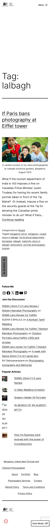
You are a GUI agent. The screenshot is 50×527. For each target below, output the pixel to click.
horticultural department (31, 237)
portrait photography (34, 244)
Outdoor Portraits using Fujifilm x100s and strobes (21, 338)
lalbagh (17, 241)
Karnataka (7, 241)
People (21, 230)
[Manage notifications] (6, 521)
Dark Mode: (38, 523)
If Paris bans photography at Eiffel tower (19, 120)
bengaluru (33, 234)
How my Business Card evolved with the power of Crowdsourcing (29, 439)
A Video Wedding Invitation (29, 389)
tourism (6, 248)
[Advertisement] (25, 33)
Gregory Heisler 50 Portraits (30, 397)
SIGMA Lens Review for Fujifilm (19, 315)
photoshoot (16, 244)
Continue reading (13, 219)
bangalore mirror (18, 234)
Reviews (4, 266)
